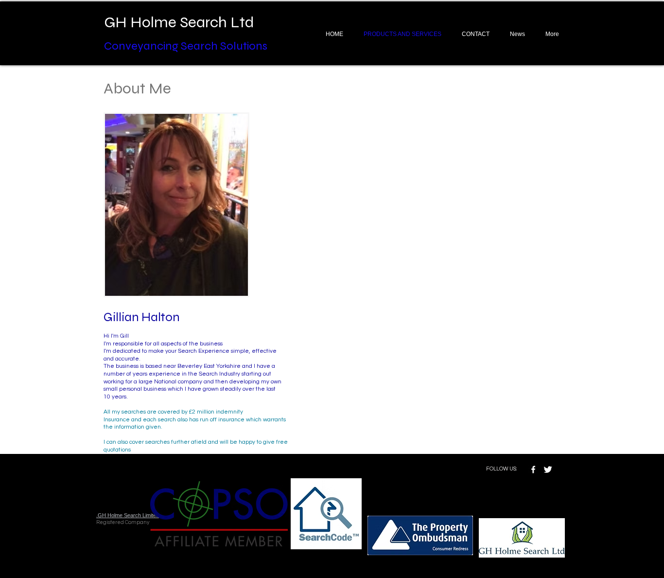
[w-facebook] (533, 469)
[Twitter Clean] (548, 469)
